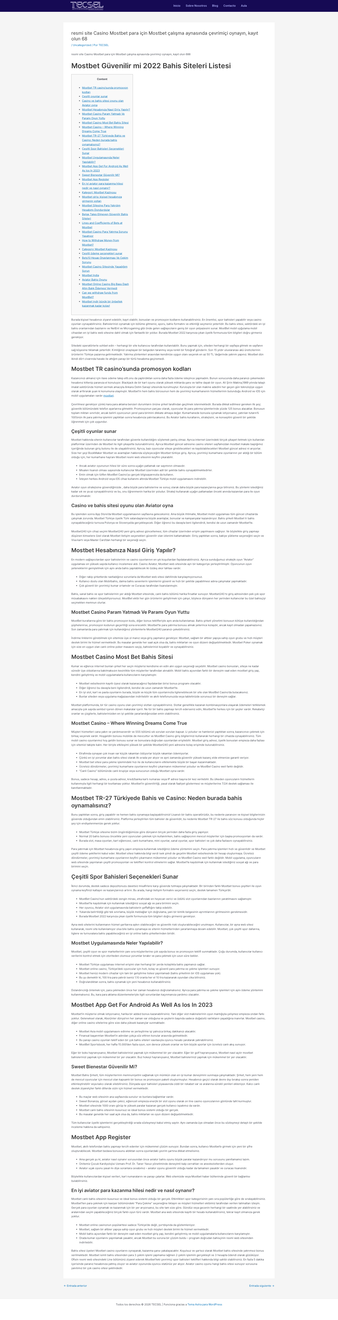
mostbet (108, 395)
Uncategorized (82, 45)
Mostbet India (90, 275)
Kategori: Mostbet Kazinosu (99, 192)
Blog (215, 5)
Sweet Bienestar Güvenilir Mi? (101, 175)
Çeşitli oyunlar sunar (95, 96)
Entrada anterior (75, 1285)
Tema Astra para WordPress (204, 1304)
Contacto (229, 5)
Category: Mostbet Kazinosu (99, 249)
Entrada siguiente (261, 1285)
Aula (244, 5)
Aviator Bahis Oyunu (94, 279)
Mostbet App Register (95, 179)
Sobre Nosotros (196, 5)
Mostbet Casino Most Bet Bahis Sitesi (105, 122)
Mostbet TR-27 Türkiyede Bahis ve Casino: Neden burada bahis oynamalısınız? (103, 140)
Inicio (176, 5)
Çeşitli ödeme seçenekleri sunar (102, 253)
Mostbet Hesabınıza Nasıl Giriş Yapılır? (106, 109)
